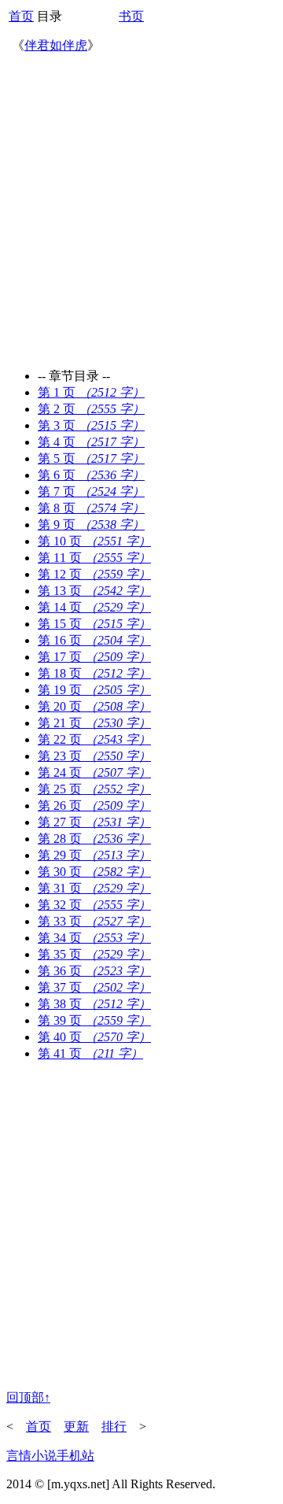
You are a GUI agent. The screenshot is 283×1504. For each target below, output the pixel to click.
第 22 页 (94, 739)
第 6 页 (91, 475)
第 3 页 (91, 425)
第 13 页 (94, 590)
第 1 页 (91, 392)
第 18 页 (94, 673)
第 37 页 (94, 987)
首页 (21, 16)
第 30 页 (94, 871)
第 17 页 (94, 656)
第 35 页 (94, 954)
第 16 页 (94, 640)
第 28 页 (94, 838)
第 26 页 (94, 805)
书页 (131, 16)
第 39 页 (94, 1020)
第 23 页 (94, 756)
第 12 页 (94, 574)
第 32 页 (94, 904)
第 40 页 (94, 1037)
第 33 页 (94, 921)
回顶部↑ (28, 1397)
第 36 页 (94, 970)
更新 (76, 1426)
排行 (114, 1426)
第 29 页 (94, 855)
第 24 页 (94, 772)
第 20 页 (94, 706)
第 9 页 (91, 524)
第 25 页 (94, 789)
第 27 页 (94, 822)
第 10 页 (94, 541)
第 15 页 (94, 623)
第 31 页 (94, 888)
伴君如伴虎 (55, 45)
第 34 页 (94, 937)
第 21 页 (94, 723)
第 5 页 (91, 458)
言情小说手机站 (50, 1455)
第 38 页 (94, 1004)
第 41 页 (90, 1053)
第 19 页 (94, 690)
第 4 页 (91, 442)
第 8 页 (91, 508)
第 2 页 (91, 409)
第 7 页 (91, 491)
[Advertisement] (141, 206)
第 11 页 (94, 557)
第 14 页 (94, 607)
